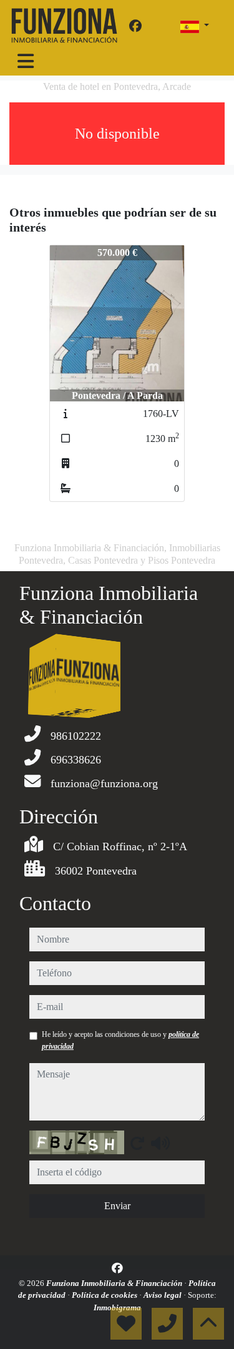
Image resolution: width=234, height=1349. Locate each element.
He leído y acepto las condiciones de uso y (120, 1040)
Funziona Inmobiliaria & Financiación (115, 1283)
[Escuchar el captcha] (160, 1143)
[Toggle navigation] (25, 61)
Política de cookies (105, 1295)
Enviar (117, 1205)
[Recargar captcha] (137, 1143)
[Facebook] (135, 26)
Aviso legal (163, 1295)
